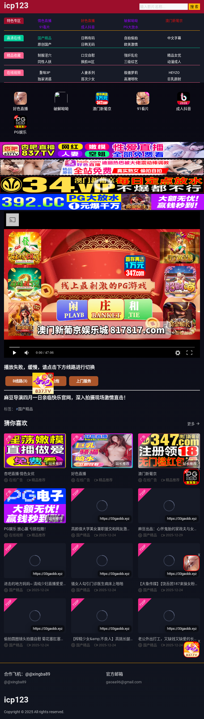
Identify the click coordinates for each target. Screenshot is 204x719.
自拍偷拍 (131, 38)
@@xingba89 (15, 682)
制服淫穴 (45, 55)
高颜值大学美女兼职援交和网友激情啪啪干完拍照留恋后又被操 (123, 529)
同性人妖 (45, 62)
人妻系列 (88, 73)
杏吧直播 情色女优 (19, 474)
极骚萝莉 (131, 73)
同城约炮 (51, 381)
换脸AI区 (88, 62)
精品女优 (174, 55)
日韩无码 (88, 44)
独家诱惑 (45, 79)
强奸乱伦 (131, 55)
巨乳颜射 (174, 79)
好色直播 (78, 474)
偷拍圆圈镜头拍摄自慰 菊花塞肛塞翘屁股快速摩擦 (45, 639)
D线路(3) (20, 381)
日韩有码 (88, 38)
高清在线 (14, 38)
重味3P (44, 73)
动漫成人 (174, 62)
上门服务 (83, 381)
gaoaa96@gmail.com (124, 682)
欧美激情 (131, 44)
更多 (191, 424)
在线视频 (14, 73)
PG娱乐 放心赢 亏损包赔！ (26, 529)
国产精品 (45, 38)
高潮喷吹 (131, 79)
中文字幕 (174, 38)
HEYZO (174, 73)
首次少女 (88, 79)
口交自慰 (88, 55)
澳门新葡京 (147, 474)
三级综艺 (131, 62)
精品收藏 (14, 55)
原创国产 (45, 44)
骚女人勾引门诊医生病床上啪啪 (97, 584)
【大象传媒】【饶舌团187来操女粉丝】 (170, 584)
